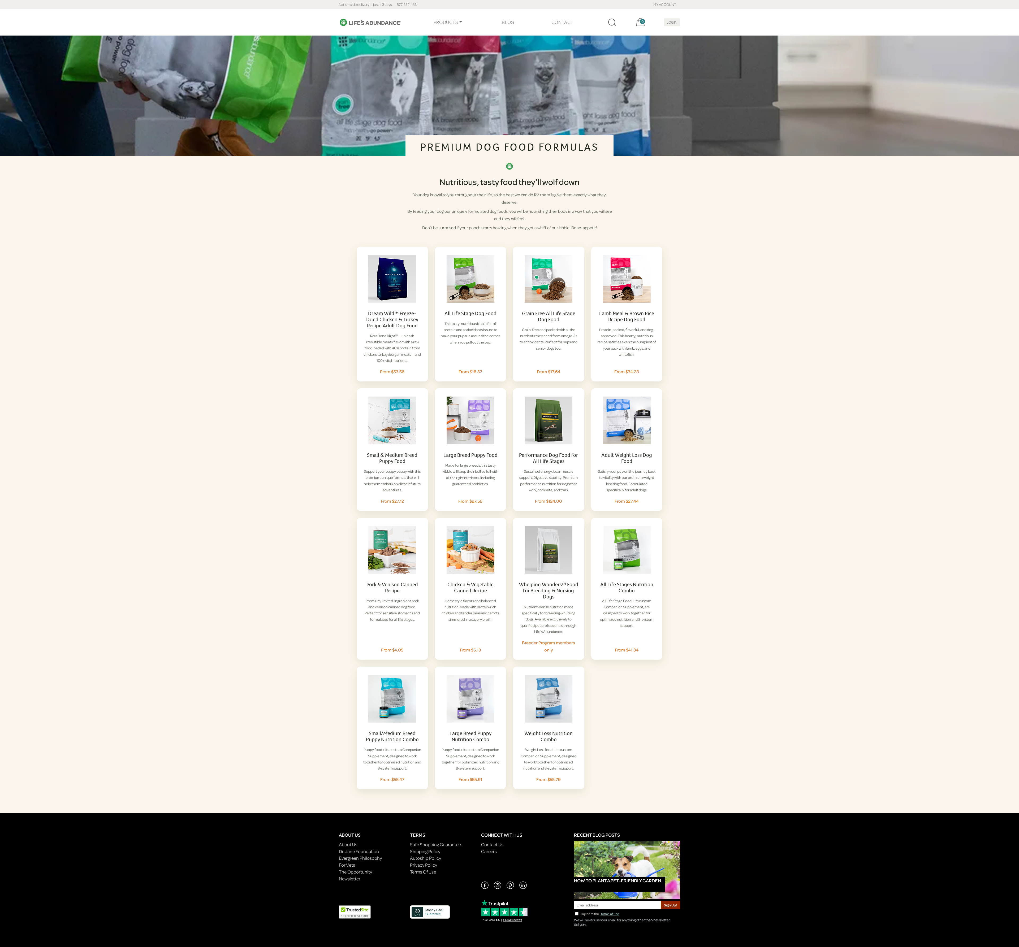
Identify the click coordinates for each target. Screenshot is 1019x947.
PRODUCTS (446, 22)
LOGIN (672, 22)
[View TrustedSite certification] (355, 911)
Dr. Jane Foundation (359, 851)
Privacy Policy (423, 865)
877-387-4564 (408, 4)
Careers (489, 851)
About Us (348, 844)
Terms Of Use (423, 871)
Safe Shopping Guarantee (435, 844)
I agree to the (600, 913)
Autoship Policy (425, 858)
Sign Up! (670, 904)
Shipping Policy (425, 851)
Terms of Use (610, 913)
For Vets (347, 865)
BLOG (508, 22)
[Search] (612, 22)
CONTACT (562, 22)
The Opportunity (355, 871)
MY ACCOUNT (664, 4)
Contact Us (492, 844)
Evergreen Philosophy (360, 858)
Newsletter (349, 878)
